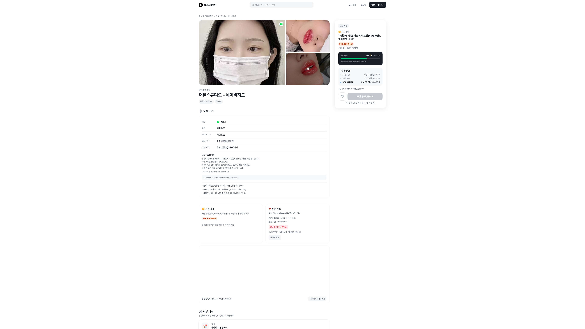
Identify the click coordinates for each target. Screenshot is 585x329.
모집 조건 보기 (370, 103)
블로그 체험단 (208, 16)
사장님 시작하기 (377, 5)
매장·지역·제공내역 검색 (265, 5)
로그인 (363, 5)
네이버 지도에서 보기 (317, 299)
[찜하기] (342, 96)
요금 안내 (352, 5)
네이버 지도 (274, 237)
